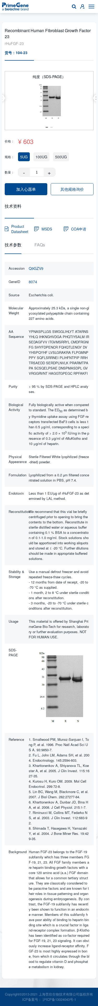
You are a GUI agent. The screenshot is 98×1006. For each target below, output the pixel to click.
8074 (33, 281)
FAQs (39, 245)
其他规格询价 (72, 189)
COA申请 (78, 229)
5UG (24, 156)
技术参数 (13, 245)
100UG (41, 156)
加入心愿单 (26, 189)
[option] (49, 98)
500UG (61, 156)
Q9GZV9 (36, 268)
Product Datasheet (19, 229)
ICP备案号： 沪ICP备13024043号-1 (49, 999)
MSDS (47, 229)
